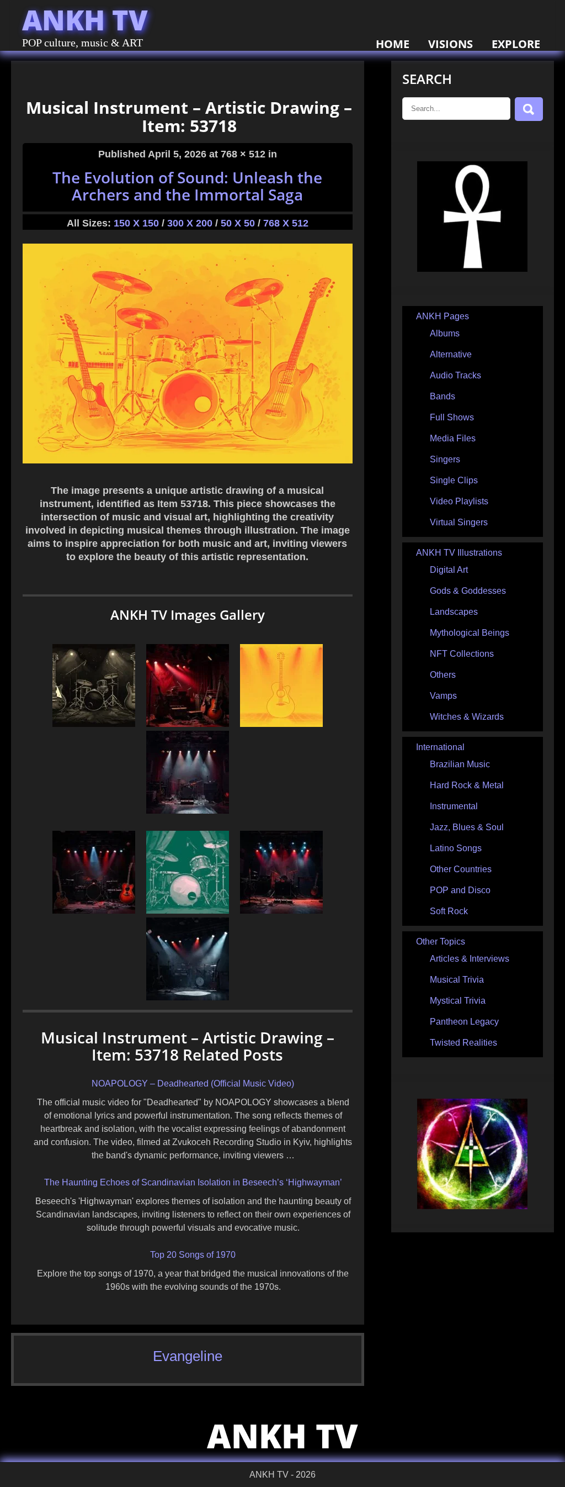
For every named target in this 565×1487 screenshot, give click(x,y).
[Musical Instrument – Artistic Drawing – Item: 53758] (281, 724)
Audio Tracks (455, 375)
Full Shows (452, 417)
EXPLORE (516, 43)
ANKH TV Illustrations (459, 552)
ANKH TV (85, 20)
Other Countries (461, 869)
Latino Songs (456, 848)
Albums (445, 333)
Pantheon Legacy (464, 1021)
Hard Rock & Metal (467, 785)
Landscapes (454, 611)
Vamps (443, 695)
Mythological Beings (469, 632)
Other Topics (440, 941)
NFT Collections (462, 653)
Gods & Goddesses (468, 590)
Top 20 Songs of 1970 (193, 1254)
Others (443, 674)
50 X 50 (238, 223)
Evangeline (187, 1356)
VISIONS (450, 43)
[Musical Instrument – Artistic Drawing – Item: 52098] (187, 910)
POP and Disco (460, 890)
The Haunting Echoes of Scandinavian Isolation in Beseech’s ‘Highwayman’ (193, 1182)
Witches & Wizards (467, 716)
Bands (442, 396)
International (440, 747)
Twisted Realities (463, 1042)
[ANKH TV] (472, 268)
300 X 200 (189, 223)
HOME (392, 43)
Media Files (453, 438)
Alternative (451, 354)
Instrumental (454, 806)
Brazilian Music (460, 764)
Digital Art (449, 569)
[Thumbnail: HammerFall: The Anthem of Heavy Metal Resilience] (187, 724)
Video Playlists (459, 501)
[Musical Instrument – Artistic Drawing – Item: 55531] (93, 724)
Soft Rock (449, 911)
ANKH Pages (442, 316)
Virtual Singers (459, 522)
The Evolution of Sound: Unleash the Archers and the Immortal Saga (187, 186)
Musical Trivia (457, 979)
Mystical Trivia (458, 1000)
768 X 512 (285, 223)
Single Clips (454, 480)
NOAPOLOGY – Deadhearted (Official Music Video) (193, 1083)
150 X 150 (136, 223)
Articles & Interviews (469, 958)
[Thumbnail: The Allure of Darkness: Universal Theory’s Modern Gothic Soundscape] (281, 910)
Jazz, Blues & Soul (467, 827)
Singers (445, 459)
